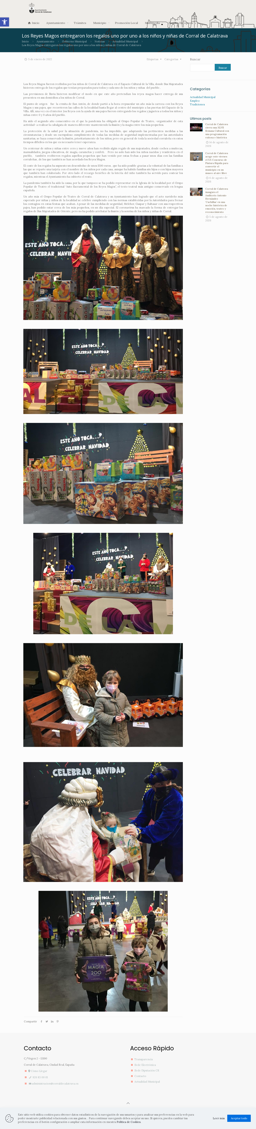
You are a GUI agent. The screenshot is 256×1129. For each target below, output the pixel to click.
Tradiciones (197, 104)
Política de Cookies (129, 1122)
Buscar (195, 59)
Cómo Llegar (38, 1071)
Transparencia (143, 1059)
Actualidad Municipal (125, 41)
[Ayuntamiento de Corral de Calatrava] (40, 8)
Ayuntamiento (45, 41)
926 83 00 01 (40, 1077)
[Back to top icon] (128, 1103)
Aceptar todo (239, 1118)
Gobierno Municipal (74, 41)
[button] (4, 22)
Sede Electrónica (145, 1065)
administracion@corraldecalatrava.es (55, 1083)
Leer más (219, 1118)
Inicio (25, 41)
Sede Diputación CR (146, 1070)
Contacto (140, 1076)
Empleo (195, 100)
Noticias (100, 41)
